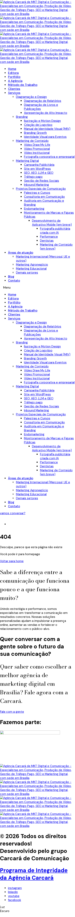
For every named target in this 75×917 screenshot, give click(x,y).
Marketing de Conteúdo (32, 141)
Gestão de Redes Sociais (41, 181)
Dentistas (47, 241)
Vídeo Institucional (37, 153)
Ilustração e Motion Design (42, 121)
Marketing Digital (27, 161)
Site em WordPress (37, 169)
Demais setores (27, 273)
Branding (22, 117)
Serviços (14, 93)
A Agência (15, 81)
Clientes (14, 89)
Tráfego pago (33, 177)
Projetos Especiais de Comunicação (41, 189)
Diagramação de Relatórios (42, 101)
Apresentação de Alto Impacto (45, 113)
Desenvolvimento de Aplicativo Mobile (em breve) (52, 223)
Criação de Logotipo (38, 125)
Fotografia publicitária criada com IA (55, 231)
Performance (49, 237)
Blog (11, 277)
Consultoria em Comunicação (44, 197)
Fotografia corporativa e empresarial (49, 157)
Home (12, 69)
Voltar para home (12, 561)
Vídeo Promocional (37, 149)
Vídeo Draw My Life (37, 145)
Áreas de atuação (20, 253)
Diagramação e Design (31, 97)
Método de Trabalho (22, 85)
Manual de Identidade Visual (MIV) (47, 129)
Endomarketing (34, 209)
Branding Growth (35, 133)
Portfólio (14, 77)
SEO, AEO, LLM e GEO (38, 173)
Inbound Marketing (36, 185)
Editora (13, 73)
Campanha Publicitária (39, 165)
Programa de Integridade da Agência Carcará (34, 874)
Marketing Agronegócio (32, 265)
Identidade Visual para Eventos (45, 137)
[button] (37, 288)
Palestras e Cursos (37, 193)
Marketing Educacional (31, 269)
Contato (14, 281)
